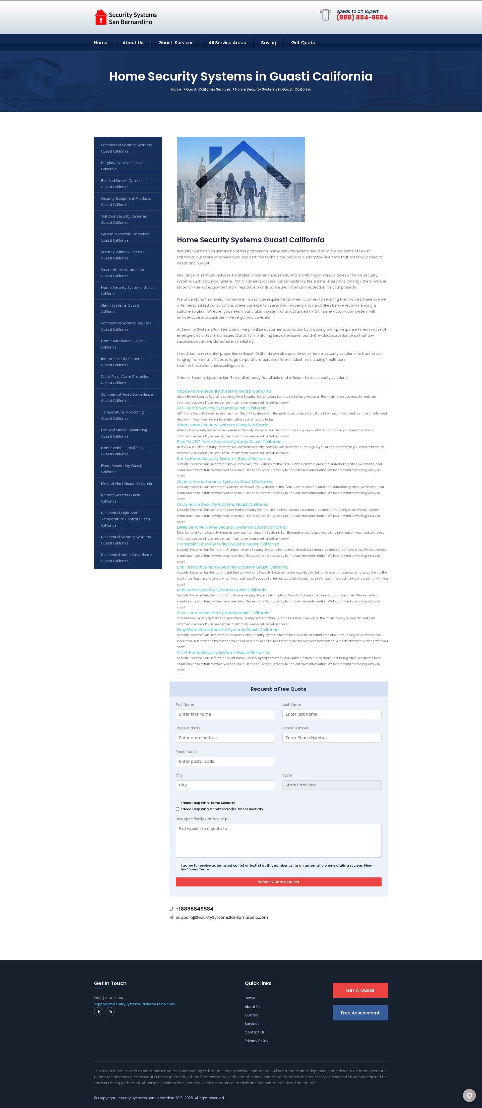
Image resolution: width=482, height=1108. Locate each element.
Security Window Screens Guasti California (122, 254)
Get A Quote (360, 990)
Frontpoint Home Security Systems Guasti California (228, 544)
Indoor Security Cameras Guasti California (122, 361)
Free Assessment (360, 1013)
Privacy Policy (256, 1040)
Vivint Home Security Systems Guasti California (223, 652)
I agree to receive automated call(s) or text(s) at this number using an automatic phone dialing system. (276, 867)
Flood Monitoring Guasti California (121, 468)
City (179, 775)
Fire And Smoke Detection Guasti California (123, 183)
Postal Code (186, 751)
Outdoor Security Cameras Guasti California (124, 219)
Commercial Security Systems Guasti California (126, 148)
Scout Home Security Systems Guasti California (223, 613)
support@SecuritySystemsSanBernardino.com (222, 917)
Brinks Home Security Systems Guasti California (223, 458)
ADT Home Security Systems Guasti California (221, 408)
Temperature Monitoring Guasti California (122, 415)
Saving (268, 42)
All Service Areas (227, 42)
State (287, 775)
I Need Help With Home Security (208, 803)
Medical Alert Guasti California (126, 483)
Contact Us (255, 1032)
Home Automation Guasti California (123, 344)
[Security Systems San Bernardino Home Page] (125, 16)
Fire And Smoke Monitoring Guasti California (124, 433)
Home (100, 42)
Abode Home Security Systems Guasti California (224, 391)
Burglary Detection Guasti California (123, 165)
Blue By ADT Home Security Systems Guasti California (229, 442)
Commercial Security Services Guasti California (126, 326)
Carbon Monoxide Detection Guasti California (125, 237)
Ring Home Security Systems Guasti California (221, 590)
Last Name (291, 704)
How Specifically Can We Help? (202, 818)
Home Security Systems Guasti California (128, 290)
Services (252, 1023)
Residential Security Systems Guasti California (126, 539)
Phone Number (295, 728)
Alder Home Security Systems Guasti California (223, 425)
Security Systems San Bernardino (145, 1097)
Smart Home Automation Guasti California (122, 272)
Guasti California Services (208, 89)
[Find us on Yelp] (110, 1011)
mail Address (188, 728)
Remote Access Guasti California (120, 498)
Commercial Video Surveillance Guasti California (127, 397)
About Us (133, 42)
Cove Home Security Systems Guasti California (222, 504)
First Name (185, 704)
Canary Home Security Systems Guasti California (225, 481)
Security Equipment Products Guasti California (126, 201)
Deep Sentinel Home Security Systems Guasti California (231, 527)
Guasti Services (176, 42)
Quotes (251, 1015)
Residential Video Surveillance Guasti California (126, 557)
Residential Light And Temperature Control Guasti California (125, 519)
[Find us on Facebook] (98, 1011)
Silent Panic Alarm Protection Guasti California (125, 379)
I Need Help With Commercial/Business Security (222, 809)
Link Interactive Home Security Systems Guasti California (232, 567)
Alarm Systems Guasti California (120, 308)
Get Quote (303, 42)
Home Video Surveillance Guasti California (122, 450)
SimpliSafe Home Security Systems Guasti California (227, 630)
